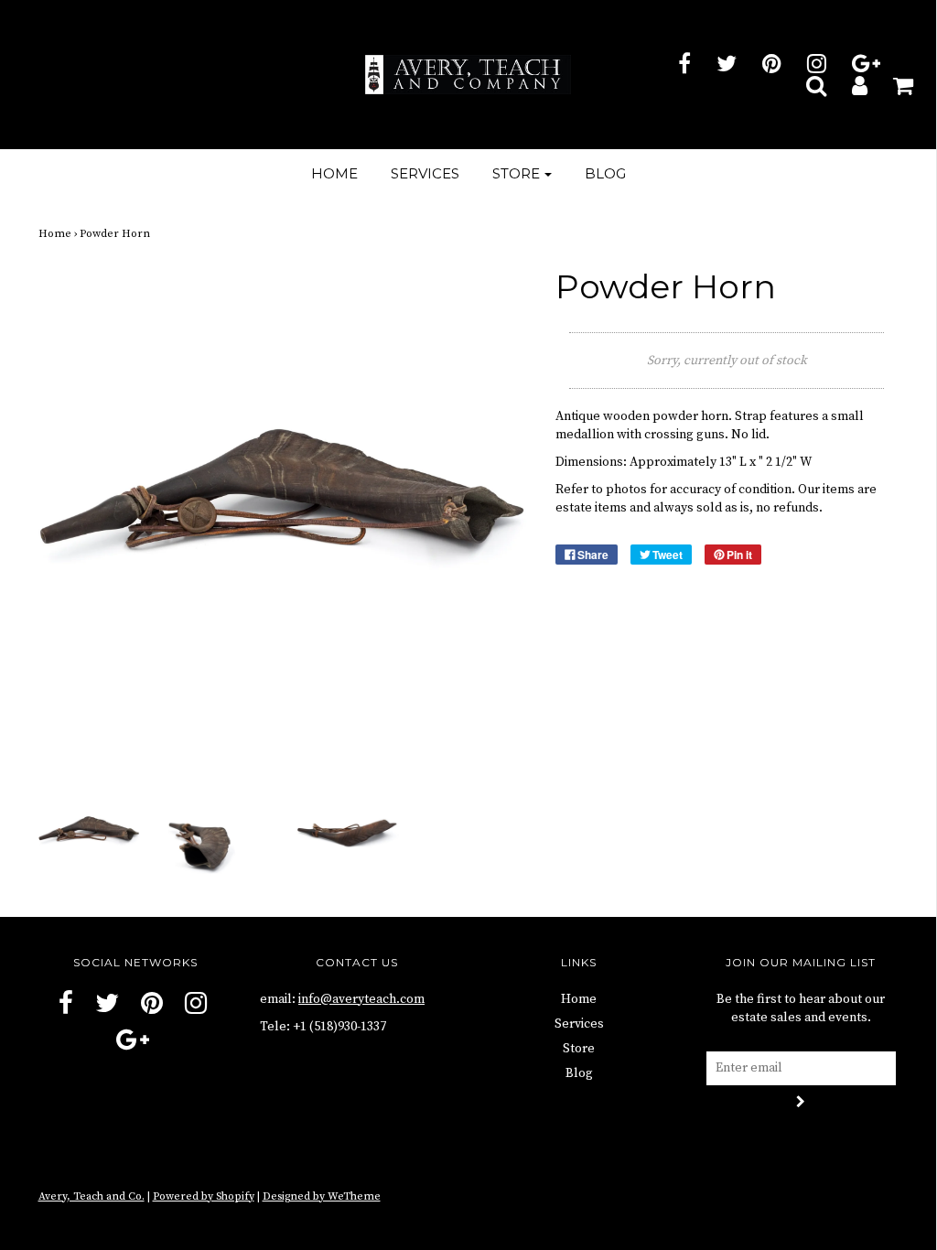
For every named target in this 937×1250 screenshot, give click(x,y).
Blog (605, 173)
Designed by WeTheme (322, 1196)
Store (579, 1048)
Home (334, 173)
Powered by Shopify (203, 1196)
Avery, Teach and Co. (91, 1196)
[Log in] (848, 85)
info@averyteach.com (361, 999)
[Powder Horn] (89, 833)
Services (425, 173)
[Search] (804, 85)
